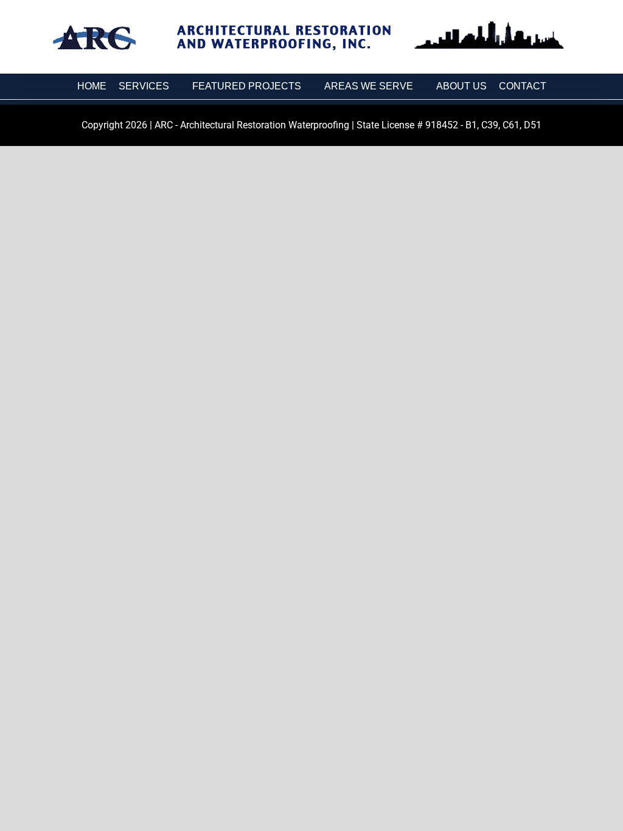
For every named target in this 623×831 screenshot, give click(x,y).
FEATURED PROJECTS (246, 86)
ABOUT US (461, 86)
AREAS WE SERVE (368, 86)
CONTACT (522, 86)
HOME (91, 86)
